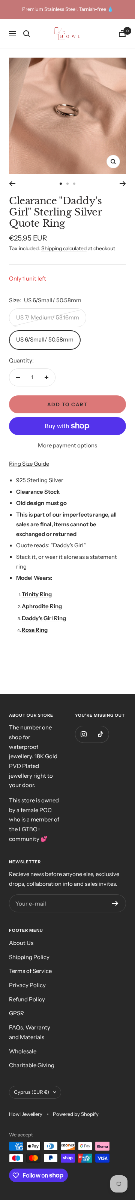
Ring (46, 594)
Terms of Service (30, 970)
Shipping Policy (29, 957)
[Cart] (122, 33)
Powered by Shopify (76, 1114)
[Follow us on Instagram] (83, 734)
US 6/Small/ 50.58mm (45, 339)
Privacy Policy (27, 985)
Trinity (31, 594)
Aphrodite (35, 606)
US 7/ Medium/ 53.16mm (47, 317)
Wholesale (22, 1051)
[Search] (26, 33)
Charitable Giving (31, 1065)
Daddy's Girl (37, 618)
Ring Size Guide (29, 463)
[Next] (123, 183)
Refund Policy (27, 999)
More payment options (67, 445)
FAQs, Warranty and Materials (29, 1032)
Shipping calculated (64, 248)
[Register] (115, 903)
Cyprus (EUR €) (31, 1092)
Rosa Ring (35, 629)
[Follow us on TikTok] (100, 734)
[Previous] (12, 183)
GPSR (16, 1013)
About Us (21, 942)
